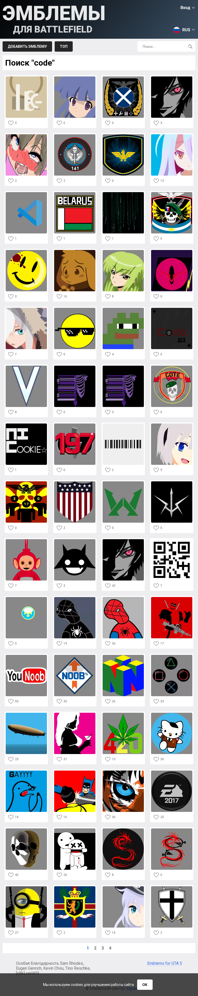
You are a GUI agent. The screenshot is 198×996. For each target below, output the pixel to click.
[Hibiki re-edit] (123, 887)
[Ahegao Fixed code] (26, 135)
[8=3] (123, 424)
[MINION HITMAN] (26, 887)
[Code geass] (171, 77)
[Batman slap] (74, 772)
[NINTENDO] (123, 656)
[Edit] (171, 887)
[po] (26, 540)
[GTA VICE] (74, 714)
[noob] (74, 656)
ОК (144, 985)
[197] (74, 424)
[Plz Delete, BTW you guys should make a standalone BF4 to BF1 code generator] (171, 424)
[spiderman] (123, 598)
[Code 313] (171, 309)
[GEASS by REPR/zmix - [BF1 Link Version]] (123, 540)
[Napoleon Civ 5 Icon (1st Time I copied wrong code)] (26, 598)
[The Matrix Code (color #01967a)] (123, 193)
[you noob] (26, 656)
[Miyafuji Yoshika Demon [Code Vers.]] (74, 540)
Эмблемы (54, 18)
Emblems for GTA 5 (164, 963)
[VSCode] (26, 193)
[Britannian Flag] (74, 887)
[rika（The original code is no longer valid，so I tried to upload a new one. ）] (74, 77)
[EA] (171, 772)
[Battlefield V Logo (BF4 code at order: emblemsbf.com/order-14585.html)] (26, 367)
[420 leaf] (123, 714)
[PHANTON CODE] (26, 829)
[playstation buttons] (171, 656)
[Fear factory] (123, 367)
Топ (64, 46)
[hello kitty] (171, 714)
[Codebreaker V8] (74, 309)
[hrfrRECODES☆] (26, 424)
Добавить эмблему (27, 46)
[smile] (26, 251)
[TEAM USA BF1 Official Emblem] (74, 482)
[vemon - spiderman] (74, 598)
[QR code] (171, 540)
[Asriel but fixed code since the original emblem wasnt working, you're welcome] (74, 251)
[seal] (26, 772)
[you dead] (74, 829)
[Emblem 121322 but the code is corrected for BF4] (171, 135)
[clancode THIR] (26, 482)
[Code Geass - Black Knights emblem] (171, 482)
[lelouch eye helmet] (171, 251)
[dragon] (123, 829)
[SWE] (123, 135)
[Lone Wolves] (123, 482)
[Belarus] (74, 193)
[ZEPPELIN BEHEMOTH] (26, 714)
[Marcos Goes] (171, 367)
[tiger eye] (123, 772)
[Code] (26, 77)
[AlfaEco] (171, 193)
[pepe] (123, 309)
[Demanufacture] (74, 367)
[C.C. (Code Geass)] (123, 251)
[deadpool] (171, 598)
